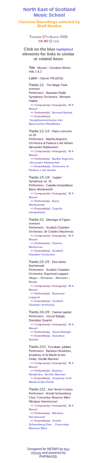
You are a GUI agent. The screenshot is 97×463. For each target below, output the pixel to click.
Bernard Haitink (62, 112)
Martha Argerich (62, 158)
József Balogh (61, 331)
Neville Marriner (55, 374)
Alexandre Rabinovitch (45, 162)
